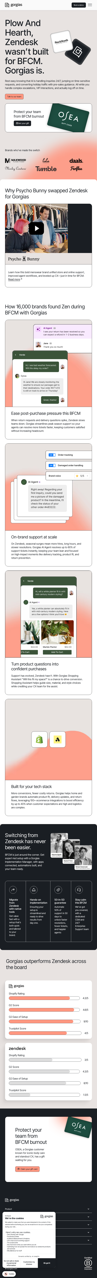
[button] (90, 5)
